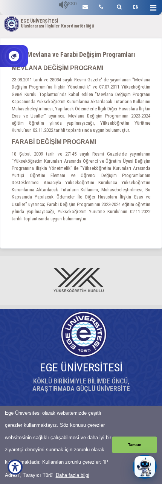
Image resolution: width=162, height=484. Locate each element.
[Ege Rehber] (101, 6)
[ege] (85, 6)
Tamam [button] (134, 445)
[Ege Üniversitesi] (118, 6)
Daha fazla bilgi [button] (72, 475)
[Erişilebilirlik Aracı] (15, 467)
